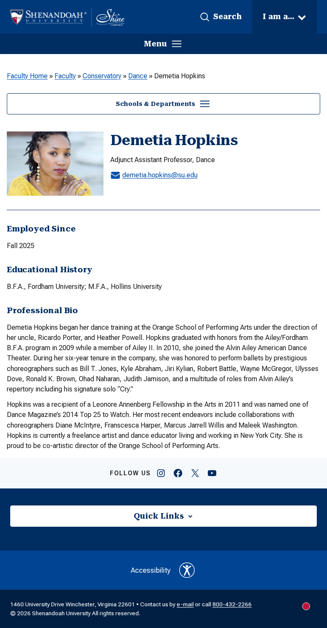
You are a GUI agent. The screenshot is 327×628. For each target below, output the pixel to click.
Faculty (65, 76)
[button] (220, 17)
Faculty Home (27, 76)
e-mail (185, 604)
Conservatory (102, 76)
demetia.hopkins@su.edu (160, 175)
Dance (137, 76)
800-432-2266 (232, 604)
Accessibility (151, 570)
